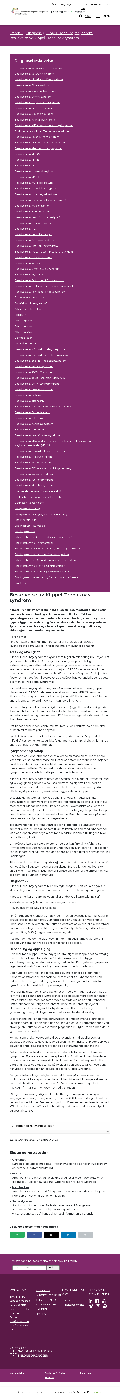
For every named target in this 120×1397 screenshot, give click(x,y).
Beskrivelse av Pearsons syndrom (34, 223)
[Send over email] (17, 1235)
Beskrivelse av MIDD (26, 165)
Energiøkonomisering (27, 508)
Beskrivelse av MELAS (27, 154)
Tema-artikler (46, 1300)
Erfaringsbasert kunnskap (30, 525)
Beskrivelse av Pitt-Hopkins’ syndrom (36, 246)
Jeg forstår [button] (74, 1392)
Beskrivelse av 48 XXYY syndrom (34, 372)
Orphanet (19, 1159)
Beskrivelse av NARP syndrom (32, 211)
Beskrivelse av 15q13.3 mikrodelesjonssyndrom (41, 68)
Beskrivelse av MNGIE (27, 177)
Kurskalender (46, 1304)
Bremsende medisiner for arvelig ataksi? (38, 491)
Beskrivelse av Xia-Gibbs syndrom (34, 485)
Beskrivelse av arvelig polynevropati (35, 91)
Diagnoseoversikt (48, 1295)
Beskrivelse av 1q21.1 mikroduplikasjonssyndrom (42, 355)
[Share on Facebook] (34, 1235)
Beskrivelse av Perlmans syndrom (34, 240)
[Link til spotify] (105, 1307)
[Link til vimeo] (91, 1307)
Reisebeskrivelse (74, 1304)
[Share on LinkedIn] (68, 1235)
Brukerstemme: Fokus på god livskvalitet (39, 497)
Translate (79, 12)
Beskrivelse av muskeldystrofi (32, 205)
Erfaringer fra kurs (25, 520)
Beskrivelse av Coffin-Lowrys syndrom (37, 383)
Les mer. (97, 1392)
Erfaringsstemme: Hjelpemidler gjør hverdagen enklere (47, 548)
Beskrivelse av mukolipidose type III (35, 188)
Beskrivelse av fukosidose (29, 418)
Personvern (87, 1373)
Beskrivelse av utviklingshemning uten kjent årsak (44, 286)
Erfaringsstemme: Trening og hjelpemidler (40, 566)
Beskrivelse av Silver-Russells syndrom (37, 269)
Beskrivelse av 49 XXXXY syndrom (34, 73)
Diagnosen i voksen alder (29, 502)
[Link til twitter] (90, 1301)
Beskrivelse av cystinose (28, 395)
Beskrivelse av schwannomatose (33, 257)
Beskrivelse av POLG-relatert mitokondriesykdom (44, 251)
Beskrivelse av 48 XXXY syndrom (34, 366)
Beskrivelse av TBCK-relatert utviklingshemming (43, 468)
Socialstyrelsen (23, 1201)
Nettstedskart (18, 1373)
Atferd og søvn (23, 320)
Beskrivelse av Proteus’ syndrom (34, 456)
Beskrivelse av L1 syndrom (30, 429)
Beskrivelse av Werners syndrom (34, 479)
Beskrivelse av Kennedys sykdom (34, 423)
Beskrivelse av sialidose (28, 263)
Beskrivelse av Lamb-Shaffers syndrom (37, 435)
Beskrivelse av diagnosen (29, 401)
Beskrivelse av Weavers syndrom (34, 474)
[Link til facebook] (97, 1301)
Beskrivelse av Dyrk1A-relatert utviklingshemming (44, 406)
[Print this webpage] (85, 1235)
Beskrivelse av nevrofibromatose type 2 (38, 217)
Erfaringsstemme (25, 531)
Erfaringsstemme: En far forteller (34, 543)
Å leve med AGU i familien (30, 297)
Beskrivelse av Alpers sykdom (32, 85)
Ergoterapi (21, 583)
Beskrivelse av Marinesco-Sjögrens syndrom (40, 142)
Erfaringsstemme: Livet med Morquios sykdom (42, 554)
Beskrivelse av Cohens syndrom (33, 96)
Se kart (69, 1300)
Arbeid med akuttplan (28, 309)
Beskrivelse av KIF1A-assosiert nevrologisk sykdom (44, 125)
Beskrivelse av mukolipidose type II (35, 182)
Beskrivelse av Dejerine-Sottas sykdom (37, 102)
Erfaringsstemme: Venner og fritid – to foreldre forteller (47, 577)
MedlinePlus (20, 1187)
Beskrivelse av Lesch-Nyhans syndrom (37, 137)
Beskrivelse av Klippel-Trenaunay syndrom (42, 131)
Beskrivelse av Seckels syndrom (33, 462)
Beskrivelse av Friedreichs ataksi (33, 108)
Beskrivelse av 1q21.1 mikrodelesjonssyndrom (40, 349)
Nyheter (42, 1309)
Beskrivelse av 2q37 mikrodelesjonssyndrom (40, 360)
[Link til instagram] (98, 1307)
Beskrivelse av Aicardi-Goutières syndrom (39, 79)
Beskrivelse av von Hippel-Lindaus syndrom (40, 291)
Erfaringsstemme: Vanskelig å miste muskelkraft (43, 571)
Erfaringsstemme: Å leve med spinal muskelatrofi (43, 537)
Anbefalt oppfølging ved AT (31, 303)
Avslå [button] (86, 1392)
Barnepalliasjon (24, 337)
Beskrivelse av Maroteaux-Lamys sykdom (38, 148)
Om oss (41, 1314)
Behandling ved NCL (27, 343)
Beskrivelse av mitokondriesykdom (35, 171)
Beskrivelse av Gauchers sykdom (34, 114)
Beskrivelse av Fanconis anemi (32, 412)
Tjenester (43, 1290)
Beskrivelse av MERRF (27, 159)
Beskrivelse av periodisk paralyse (33, 234)
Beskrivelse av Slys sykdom (30, 274)
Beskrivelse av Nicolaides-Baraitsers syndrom (40, 451)
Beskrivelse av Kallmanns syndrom (35, 119)
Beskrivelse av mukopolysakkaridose (36, 194)
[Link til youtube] (104, 1301)
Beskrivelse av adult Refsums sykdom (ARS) (40, 378)
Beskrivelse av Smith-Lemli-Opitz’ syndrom (39, 280)
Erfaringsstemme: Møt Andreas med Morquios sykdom (46, 560)
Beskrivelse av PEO (26, 228)
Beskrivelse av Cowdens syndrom (34, 389)
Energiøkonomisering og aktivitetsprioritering (41, 514)
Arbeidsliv (20, 314)
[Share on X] (51, 1235)
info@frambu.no (19, 1321)
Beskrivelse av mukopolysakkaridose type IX (40, 200)
